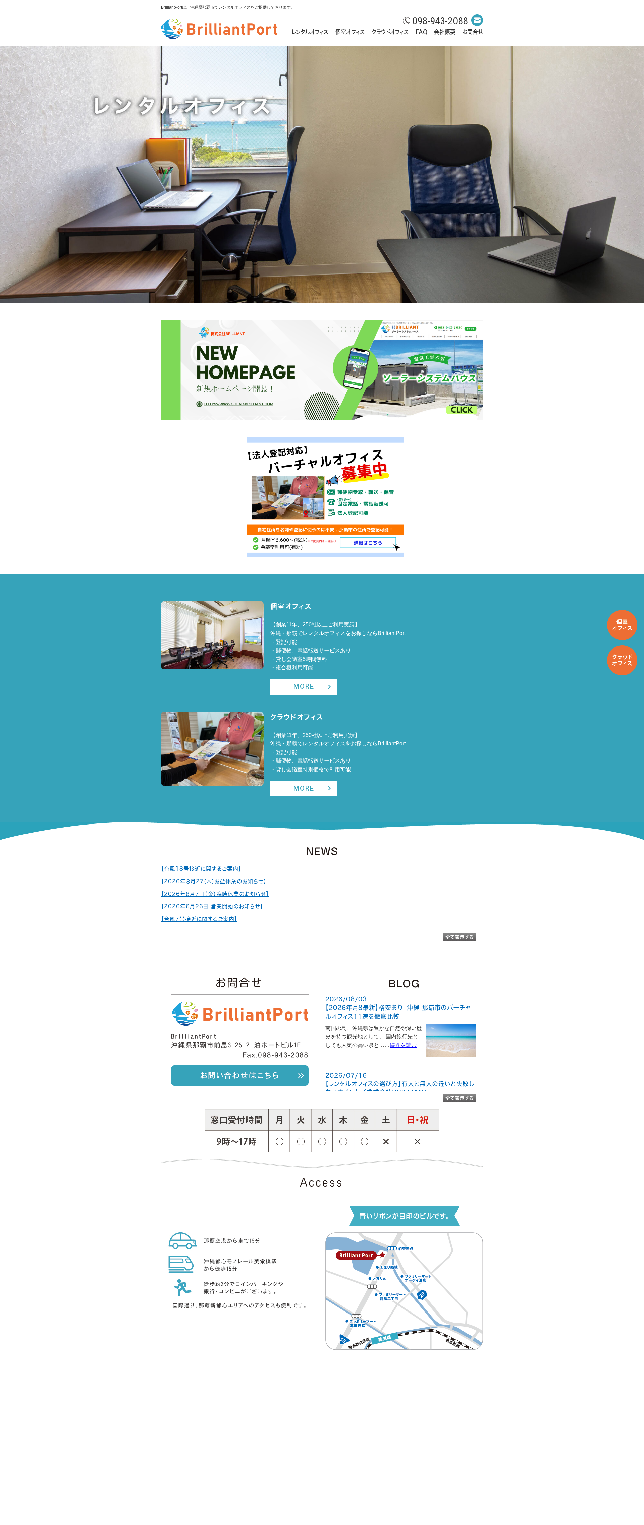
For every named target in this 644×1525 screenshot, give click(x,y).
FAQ (421, 32)
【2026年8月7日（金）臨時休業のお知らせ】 (215, 894)
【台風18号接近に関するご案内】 (201, 868)
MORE (303, 686)
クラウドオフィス (390, 32)
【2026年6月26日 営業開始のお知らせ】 (212, 906)
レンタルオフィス (310, 32)
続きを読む (403, 1045)
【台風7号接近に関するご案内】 (199, 919)
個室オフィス (350, 32)
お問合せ (472, 32)
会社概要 (444, 32)
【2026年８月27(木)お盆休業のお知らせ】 (214, 881)
